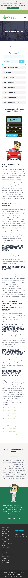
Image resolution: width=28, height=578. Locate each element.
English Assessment (10, 97)
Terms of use (14, 576)
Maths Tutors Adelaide (5, 528)
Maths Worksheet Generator (13, 102)
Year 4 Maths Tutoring (10, 410)
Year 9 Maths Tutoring (10, 426)
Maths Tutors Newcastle (5, 552)
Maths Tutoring (16, 44)
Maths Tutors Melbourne (5, 548)
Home (3, 44)
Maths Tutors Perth (7, 555)
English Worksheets (10, 92)
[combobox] (11, 61)
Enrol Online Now (13, 8)
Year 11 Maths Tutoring (11, 431)
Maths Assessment (10, 87)
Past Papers (7, 72)
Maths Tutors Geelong (5, 540)
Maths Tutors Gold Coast (7, 544)
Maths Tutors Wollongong (5, 561)
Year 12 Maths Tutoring (11, 434)
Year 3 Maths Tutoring (10, 407)
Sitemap (21, 576)
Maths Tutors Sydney (5, 557)
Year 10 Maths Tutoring (11, 428)
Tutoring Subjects (9, 44)
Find (21, 61)
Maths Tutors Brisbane (5, 532)
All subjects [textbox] (6, 61)
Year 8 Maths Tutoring (10, 423)
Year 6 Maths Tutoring (10, 416)
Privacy (7, 576)
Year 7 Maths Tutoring (10, 418)
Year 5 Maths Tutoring (10, 413)
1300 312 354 (19, 535)
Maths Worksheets (10, 82)
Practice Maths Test (10, 77)
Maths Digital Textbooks (12, 67)
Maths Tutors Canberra (5, 536)
